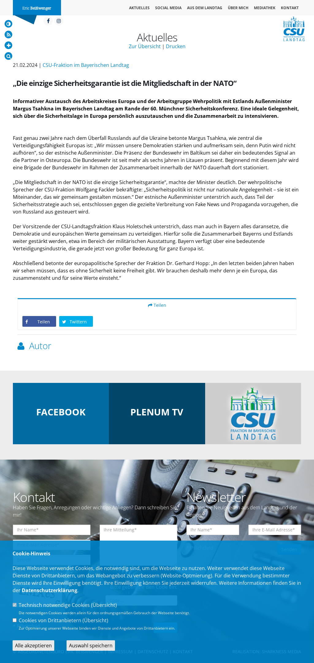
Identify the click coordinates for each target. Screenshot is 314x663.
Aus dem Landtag (204, 7)
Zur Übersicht (145, 46)
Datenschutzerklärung (49, 590)
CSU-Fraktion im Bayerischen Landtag (86, 65)
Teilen (159, 305)
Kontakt (290, 7)
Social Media (168, 7)
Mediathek (264, 7)
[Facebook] (48, 20)
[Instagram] (58, 20)
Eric (36, 8)
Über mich (238, 7)
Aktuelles (139, 7)
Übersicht (104, 605)
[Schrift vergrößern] (8, 45)
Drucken (176, 46)
